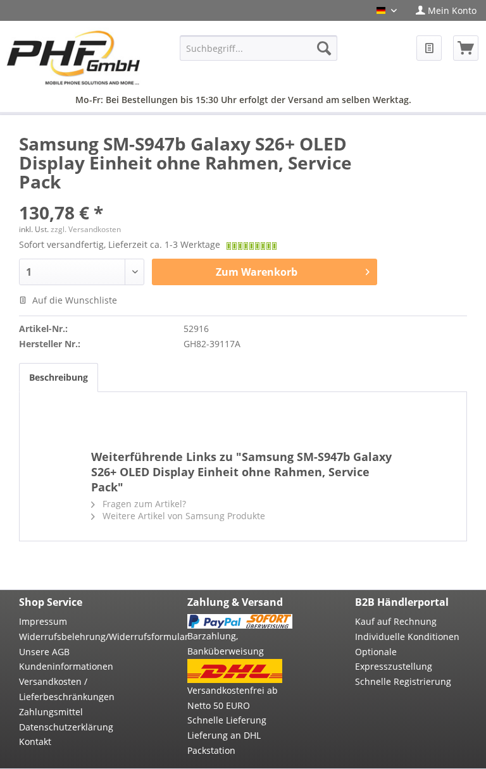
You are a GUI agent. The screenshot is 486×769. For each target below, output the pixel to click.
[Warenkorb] (465, 48)
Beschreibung (58, 377)
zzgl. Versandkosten (86, 229)
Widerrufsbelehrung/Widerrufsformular (72, 637)
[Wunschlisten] (429, 48)
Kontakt (35, 741)
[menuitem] (446, 10)
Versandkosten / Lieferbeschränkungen (67, 689)
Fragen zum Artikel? (143, 504)
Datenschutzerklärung (66, 727)
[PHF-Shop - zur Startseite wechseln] (73, 58)
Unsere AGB (44, 652)
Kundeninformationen (66, 666)
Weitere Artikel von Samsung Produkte (182, 516)
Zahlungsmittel (51, 712)
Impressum (43, 621)
